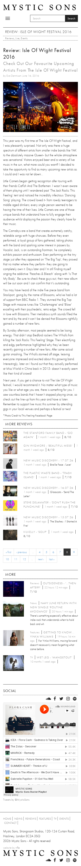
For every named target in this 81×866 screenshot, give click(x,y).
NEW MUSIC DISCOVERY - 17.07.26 (48, 460)
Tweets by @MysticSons (16, 799)
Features (45, 818)
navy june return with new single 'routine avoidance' (53, 607)
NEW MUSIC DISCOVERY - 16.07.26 (48, 488)
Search (71, 18)
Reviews (9, 38)
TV (55, 818)
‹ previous (21, 552)
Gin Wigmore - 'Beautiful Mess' (47, 445)
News (18, 818)
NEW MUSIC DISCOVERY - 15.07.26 (48, 517)
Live (17, 38)
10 (7, 559)
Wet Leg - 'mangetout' (54, 657)
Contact (10, 823)
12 (24, 559)
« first (8, 552)
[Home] (39, 7)
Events (24, 38)
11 (15, 559)
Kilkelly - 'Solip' (35, 532)
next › (41, 559)
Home (7, 818)
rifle (18, 847)
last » (51, 559)
